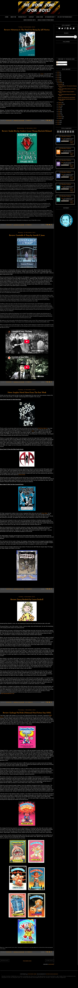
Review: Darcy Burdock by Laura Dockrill (27, 599)
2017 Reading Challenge (65, 136)
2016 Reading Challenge (65, 148)
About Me (13, 17)
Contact (31, 17)
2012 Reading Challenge (65, 196)
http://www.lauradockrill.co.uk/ (7, 693)
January (60, 118)
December (60, 82)
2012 (58, 81)
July (59, 107)
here (33, 431)
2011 (58, 120)
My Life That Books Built (65, 17)
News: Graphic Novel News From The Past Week (27, 392)
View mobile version (27, 960)
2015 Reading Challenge (65, 160)
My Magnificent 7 (50, 17)
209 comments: (29, 702)
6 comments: (28, 224)
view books (72, 144)
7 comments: (28, 120)
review (42, 73)
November (60, 84)
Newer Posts (4, 960)
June (59, 109)
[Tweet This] (49, 120)
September (60, 104)
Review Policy (22, 17)
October (60, 102)
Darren (63, 138)
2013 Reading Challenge (65, 184)
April (59, 113)
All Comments (60, 64)
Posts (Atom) (51, 964)
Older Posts (49, 960)
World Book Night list (42, 428)
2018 (58, 72)
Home (6, 17)
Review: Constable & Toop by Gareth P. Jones (27, 235)
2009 (58, 124)
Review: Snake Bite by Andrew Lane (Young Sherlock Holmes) (27, 131)
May (59, 111)
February (60, 116)
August (59, 106)
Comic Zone (39, 17)
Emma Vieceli (22, 474)
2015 (58, 75)
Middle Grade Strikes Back (46, 20)
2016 (58, 74)
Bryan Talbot (44, 513)
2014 (58, 77)
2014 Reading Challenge (65, 172)
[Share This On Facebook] (46, 120)
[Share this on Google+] (51, 120)
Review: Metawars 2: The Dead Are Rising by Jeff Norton (27, 30)
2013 (58, 79)
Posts (59, 62)
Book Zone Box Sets (29, 20)
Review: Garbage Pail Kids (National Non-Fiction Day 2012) (27, 713)
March (59, 114)
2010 (58, 122)
